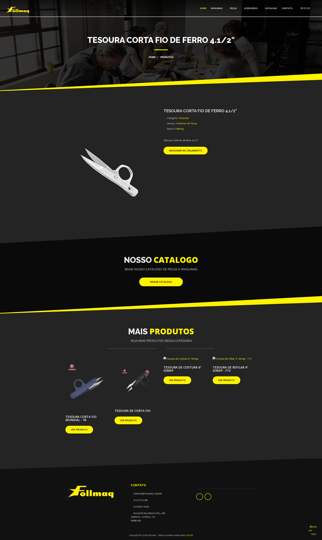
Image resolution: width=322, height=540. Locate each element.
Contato (287, 8)
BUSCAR (305, 8)
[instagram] (208, 496)
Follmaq (179, 128)
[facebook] (199, 496)
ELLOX (190, 535)
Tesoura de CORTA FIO (132, 411)
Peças (233, 8)
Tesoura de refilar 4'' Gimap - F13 (230, 369)
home (152, 57)
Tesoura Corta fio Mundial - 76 (80, 418)
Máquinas (217, 8)
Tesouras (184, 118)
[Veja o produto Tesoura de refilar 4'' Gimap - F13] (232, 359)
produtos (166, 57)
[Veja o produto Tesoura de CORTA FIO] (137, 380)
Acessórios (251, 8)
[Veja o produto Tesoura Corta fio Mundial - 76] (87, 383)
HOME (203, 8)
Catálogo (271, 8)
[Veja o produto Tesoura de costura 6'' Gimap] (181, 359)
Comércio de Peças (186, 123)
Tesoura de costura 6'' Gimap (182, 369)
